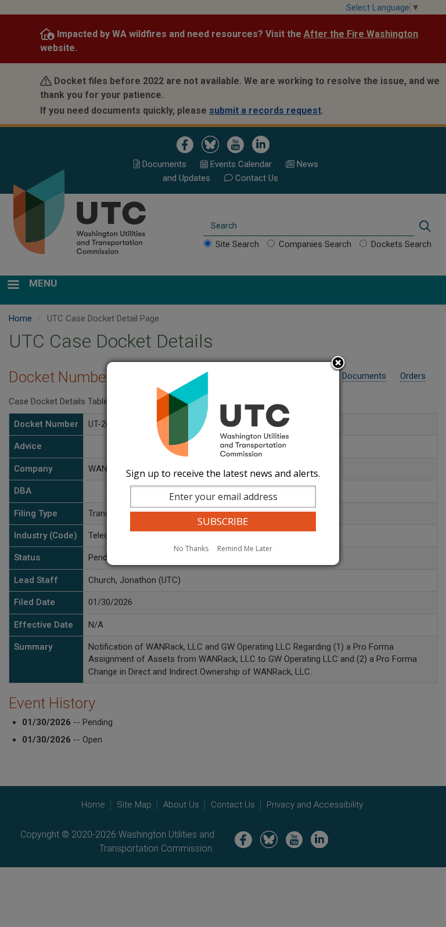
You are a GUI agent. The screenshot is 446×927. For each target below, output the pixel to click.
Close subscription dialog (338, 363)
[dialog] (223, 463)
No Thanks (191, 548)
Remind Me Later (244, 548)
